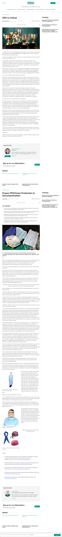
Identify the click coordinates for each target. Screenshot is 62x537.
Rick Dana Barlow (5, 21)
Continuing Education (11, 9)
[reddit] (22, 24)
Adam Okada (4, 198)
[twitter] (21, 24)
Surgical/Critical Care (50, 9)
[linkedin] (19, 24)
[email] (24, 24)
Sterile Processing (30, 9)
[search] (5, 3)
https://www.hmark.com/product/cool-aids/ (11, 478)
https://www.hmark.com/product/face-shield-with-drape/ (13, 473)
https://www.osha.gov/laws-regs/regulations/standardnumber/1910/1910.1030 (19, 459)
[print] (39, 24)
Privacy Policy (31, 534)
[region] (31, 535)
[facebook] (17, 24)
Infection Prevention (40, 9)
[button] (3, 3)
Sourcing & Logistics (21, 9)
